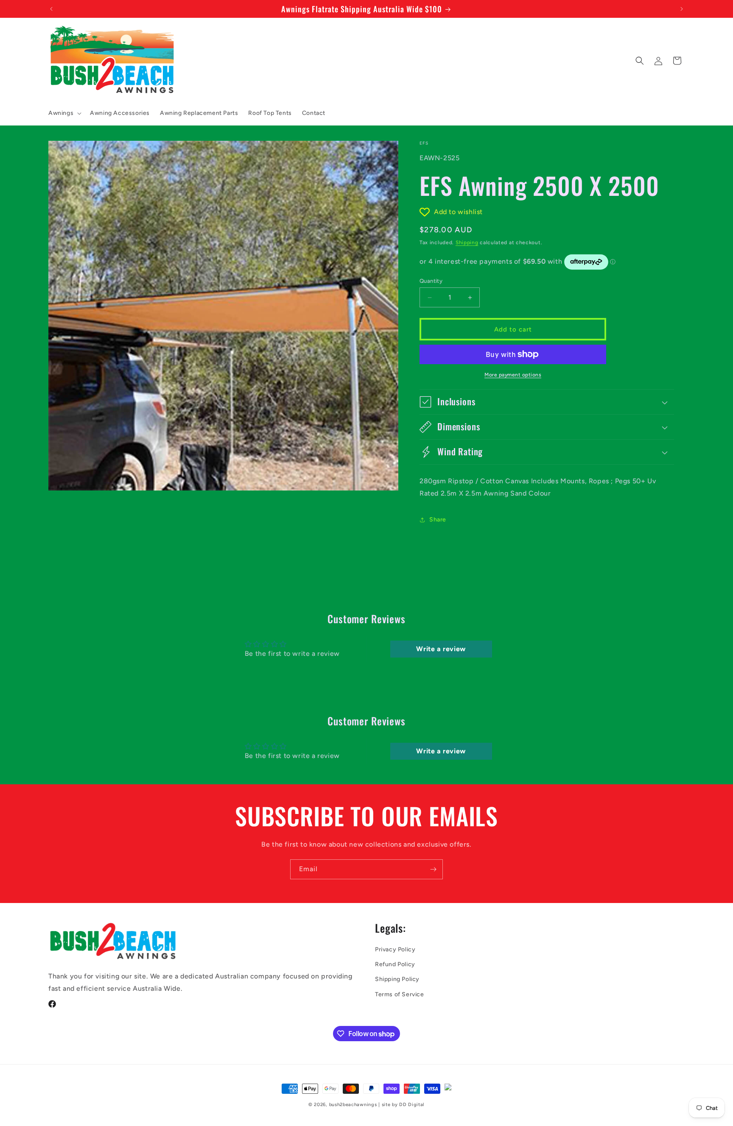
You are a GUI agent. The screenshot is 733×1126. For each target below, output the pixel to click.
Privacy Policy (395, 949)
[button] (64, 113)
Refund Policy (395, 964)
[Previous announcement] (51, 9)
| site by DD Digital (401, 1104)
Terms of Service (399, 994)
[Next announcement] (681, 9)
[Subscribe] (433, 869)
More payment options (512, 375)
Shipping (467, 242)
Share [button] (437, 519)
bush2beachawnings (353, 1104)
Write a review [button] (440, 648)
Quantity (431, 281)
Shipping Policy (397, 979)
